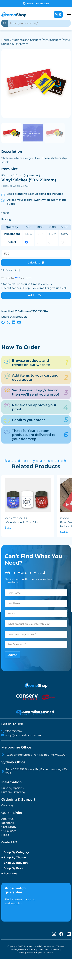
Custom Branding (13, 792)
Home (5, 39)
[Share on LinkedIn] (13, 322)
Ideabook (7, 822)
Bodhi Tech (30, 949)
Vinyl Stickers (52, 39)
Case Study (8, 826)
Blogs (5, 834)
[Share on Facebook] (3, 322)
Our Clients (8, 830)
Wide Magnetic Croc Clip (21, 522)
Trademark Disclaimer (48, 949)
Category (7, 805)
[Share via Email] (19, 322)
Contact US (9, 842)
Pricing (6, 219)
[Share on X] (8, 322)
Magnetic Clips (16, 518)
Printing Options (12, 788)
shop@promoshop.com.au (23, 735)
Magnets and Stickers (26, 39)
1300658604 (13, 731)
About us (7, 818)
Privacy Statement (28, 952)
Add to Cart (36, 295)
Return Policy (46, 952)
